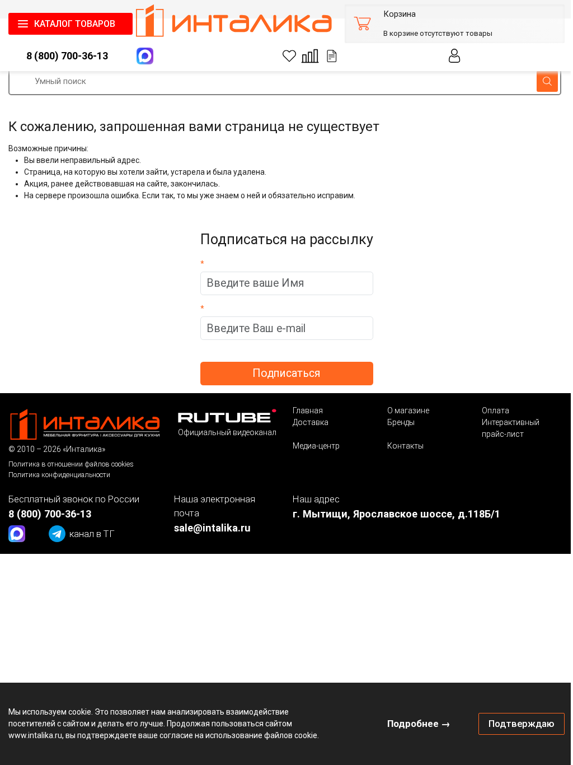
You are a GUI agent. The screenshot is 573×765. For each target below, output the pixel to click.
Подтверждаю (513, 717)
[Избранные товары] (281, 56)
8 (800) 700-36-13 (65, 56)
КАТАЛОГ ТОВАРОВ (74, 23)
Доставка (306, 422)
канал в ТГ (92, 533)
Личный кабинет (446, 56)
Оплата (488, 410)
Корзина (391, 14)
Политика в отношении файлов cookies (71, 463)
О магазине (403, 410)
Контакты (400, 445)
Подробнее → (410, 717)
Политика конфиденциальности (59, 474)
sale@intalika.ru (210, 527)
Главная (303, 410)
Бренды (395, 422)
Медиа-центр (311, 445)
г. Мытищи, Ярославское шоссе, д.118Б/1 (392, 513)
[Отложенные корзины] (323, 56)
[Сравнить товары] (302, 56)
